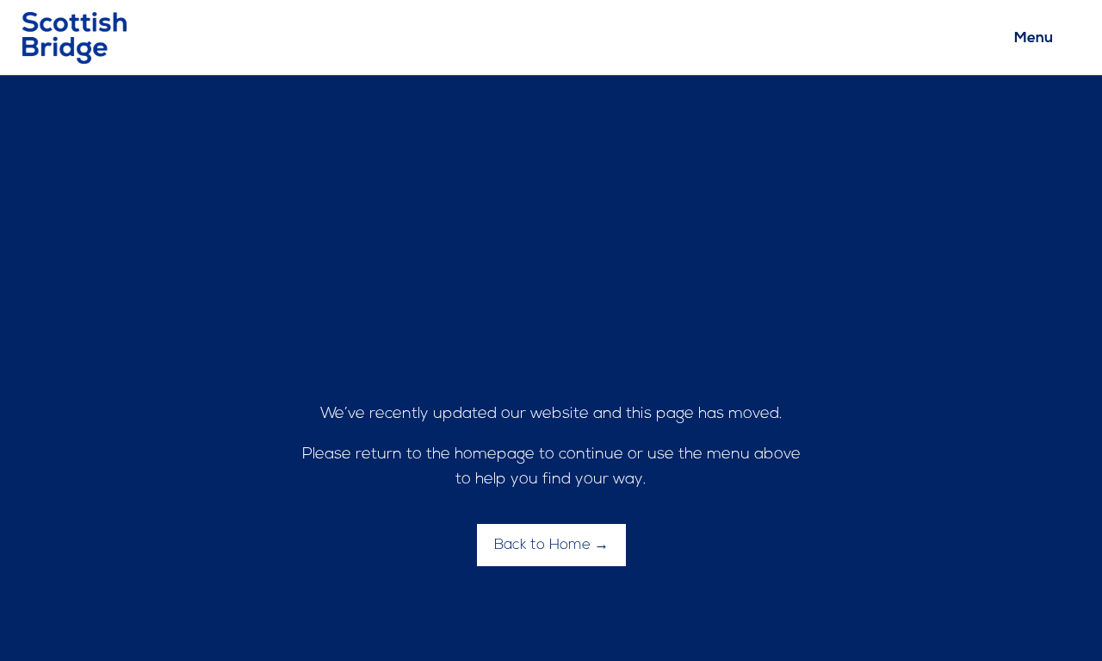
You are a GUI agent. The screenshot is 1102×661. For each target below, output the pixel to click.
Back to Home (542, 545)
